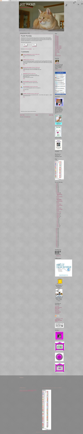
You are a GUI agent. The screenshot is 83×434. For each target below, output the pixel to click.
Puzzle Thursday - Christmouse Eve (59, 199)
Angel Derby (25, 46)
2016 (56, 232)
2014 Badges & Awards (58, 47)
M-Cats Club (56, 309)
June (57, 220)
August (58, 217)
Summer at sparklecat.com (27, 54)
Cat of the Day (57, 306)
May (57, 221)
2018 (56, 229)
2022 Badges (57, 37)
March (58, 224)
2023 (56, 187)
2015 (56, 233)
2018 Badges (57, 42)
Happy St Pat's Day (59, 84)
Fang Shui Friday (57, 76)
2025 (56, 185)
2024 (56, 186)
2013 (56, 236)
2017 (56, 231)
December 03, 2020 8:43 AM (33, 81)
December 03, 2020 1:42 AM (35, 54)
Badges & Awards (57, 49)
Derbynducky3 (34, 46)
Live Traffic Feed (60, 72)
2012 (56, 237)
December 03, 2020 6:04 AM (36, 67)
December (58, 192)
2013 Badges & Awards (58, 48)
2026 (56, 183)
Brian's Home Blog (26, 81)
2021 (56, 190)
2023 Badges (57, 36)
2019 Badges (57, 41)
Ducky (56, 53)
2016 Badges (57, 44)
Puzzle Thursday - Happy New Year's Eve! (59, 195)
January (58, 226)
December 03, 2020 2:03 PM (35, 93)
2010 (56, 240)
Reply (24, 64)
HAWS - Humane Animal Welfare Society (58, 308)
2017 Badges (57, 43)
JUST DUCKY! (27, 4)
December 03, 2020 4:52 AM (30, 59)
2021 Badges (57, 38)
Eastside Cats (25, 73)
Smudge (24, 59)
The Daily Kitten (57, 313)
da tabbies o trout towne (26, 93)
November (58, 213)
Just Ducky (57, 63)
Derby (56, 54)
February (58, 225)
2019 (56, 228)
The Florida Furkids (26, 86)
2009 (56, 241)
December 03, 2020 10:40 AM (33, 86)
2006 (56, 245)
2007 (56, 244)
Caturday (57, 202)
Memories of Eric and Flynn (27, 67)
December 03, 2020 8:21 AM (31, 73)
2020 (56, 191)
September (58, 216)
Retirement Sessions (58, 55)
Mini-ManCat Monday (59, 196)
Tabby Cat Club (57, 310)
